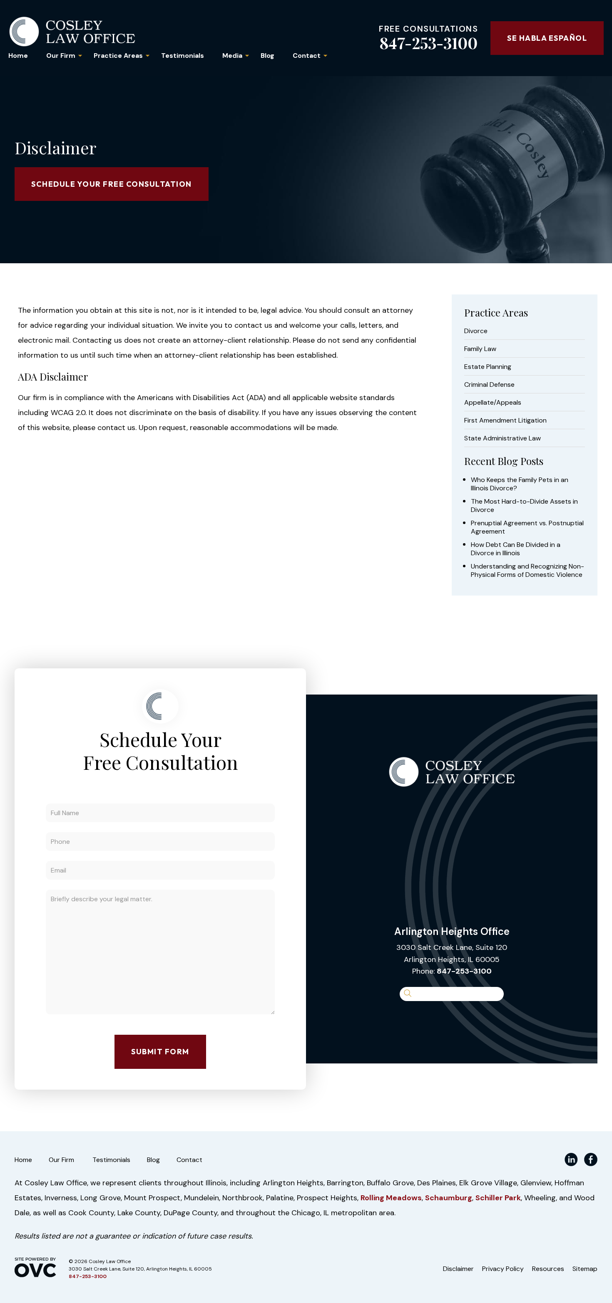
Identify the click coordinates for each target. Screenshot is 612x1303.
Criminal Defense (489, 385)
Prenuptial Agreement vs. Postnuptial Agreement (527, 527)
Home (18, 55)
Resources (548, 1268)
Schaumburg (448, 1198)
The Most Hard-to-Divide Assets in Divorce (524, 505)
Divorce (476, 331)
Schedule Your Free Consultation (111, 184)
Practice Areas (118, 55)
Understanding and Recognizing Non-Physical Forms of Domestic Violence (527, 570)
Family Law (480, 349)
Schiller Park (498, 1198)
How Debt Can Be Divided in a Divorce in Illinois (515, 549)
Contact (307, 55)
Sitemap (584, 1268)
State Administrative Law (502, 438)
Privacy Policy (503, 1268)
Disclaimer (458, 1268)
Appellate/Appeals (492, 402)
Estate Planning (487, 367)
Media (232, 55)
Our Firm (60, 55)
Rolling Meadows (391, 1198)
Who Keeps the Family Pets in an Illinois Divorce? (519, 484)
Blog (267, 55)
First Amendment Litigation (505, 420)
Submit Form (160, 1051)
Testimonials (182, 55)
